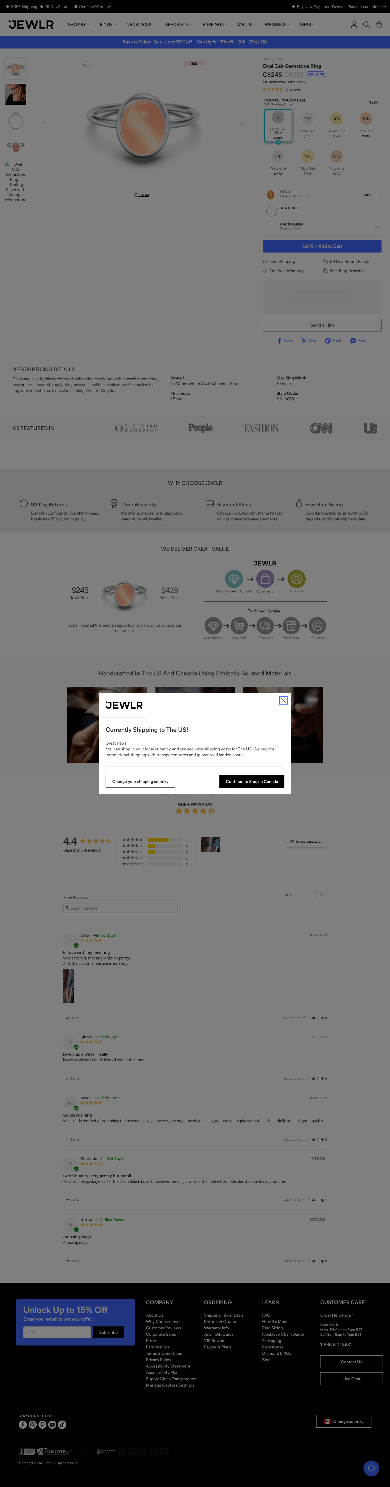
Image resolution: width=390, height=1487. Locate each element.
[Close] (283, 700)
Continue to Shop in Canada (252, 781)
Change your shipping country (140, 781)
